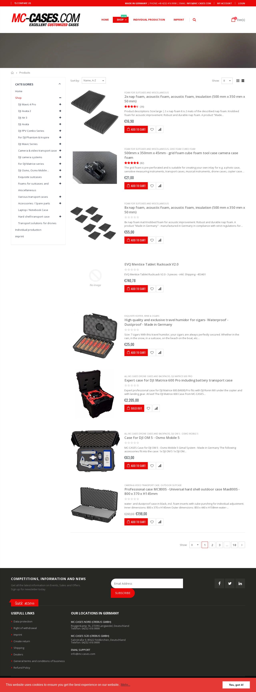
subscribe (122, 593)
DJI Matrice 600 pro (181, 376)
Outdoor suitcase (171, 485)
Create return (22, 641)
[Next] (242, 545)
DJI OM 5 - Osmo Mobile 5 (184, 433)
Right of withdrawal (25, 628)
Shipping (19, 648)
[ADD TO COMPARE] (159, 129)
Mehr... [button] (125, 684)
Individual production (28, 230)
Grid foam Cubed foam (182, 149)
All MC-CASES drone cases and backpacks (147, 376)
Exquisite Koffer (133, 316)
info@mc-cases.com (199, 3)
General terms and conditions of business (39, 661)
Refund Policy (22, 667)
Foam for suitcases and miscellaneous (146, 92)
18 (234, 545)
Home (12, 72)
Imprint (18, 634)
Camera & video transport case (141, 485)
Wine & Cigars (151, 316)
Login (241, 3)
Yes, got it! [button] (236, 684)
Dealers (18, 654)
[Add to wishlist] (152, 129)
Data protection (23, 621)
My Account (224, 3)
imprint (19, 236)
